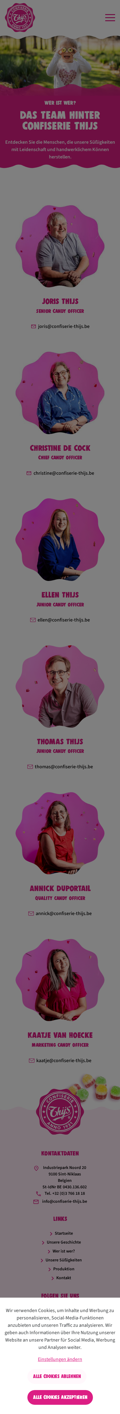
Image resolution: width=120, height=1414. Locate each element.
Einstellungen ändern (60, 1359)
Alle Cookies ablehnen (57, 1376)
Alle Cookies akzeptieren (60, 1397)
